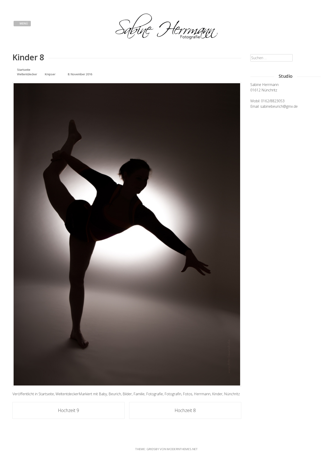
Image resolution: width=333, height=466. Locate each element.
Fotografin (172, 393)
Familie (139, 393)
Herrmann (202, 393)
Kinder (217, 393)
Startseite (23, 70)
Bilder (127, 393)
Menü (23, 23)
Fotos (187, 393)
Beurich (115, 393)
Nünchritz (232, 393)
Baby (103, 393)
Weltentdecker (27, 74)
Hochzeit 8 (185, 410)
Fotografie (154, 393)
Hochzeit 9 (68, 410)
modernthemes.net (182, 449)
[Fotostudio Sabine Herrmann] (166, 37)
